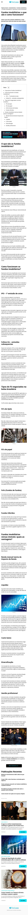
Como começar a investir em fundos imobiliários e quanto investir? (14, 784)
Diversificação (9, 123)
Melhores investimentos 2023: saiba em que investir (12, 775)
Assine (2, 757)
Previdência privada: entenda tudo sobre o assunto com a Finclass (12, 789)
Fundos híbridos (10, 110)
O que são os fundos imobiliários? (13, 90)
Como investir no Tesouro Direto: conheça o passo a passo (12, 893)
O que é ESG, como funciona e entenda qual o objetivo (13, 780)
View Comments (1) (13, 765)
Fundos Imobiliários (21, 8)
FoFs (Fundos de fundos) (12, 108)
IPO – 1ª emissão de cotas (12, 96)
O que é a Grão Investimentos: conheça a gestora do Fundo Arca (12, 824)
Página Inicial (4, 8)
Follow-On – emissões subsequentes (15, 98)
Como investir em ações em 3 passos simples (13, 793)
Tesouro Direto (4, 890)
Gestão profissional (11, 125)
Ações (9, 856)
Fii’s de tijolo (9, 104)
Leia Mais (23, 832)
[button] (2, 1)
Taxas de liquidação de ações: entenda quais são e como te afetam (13, 859)
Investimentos (12, 8)
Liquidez (8, 119)
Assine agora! (23, 2)
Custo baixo (9, 121)
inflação (7, 482)
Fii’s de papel (9, 106)
